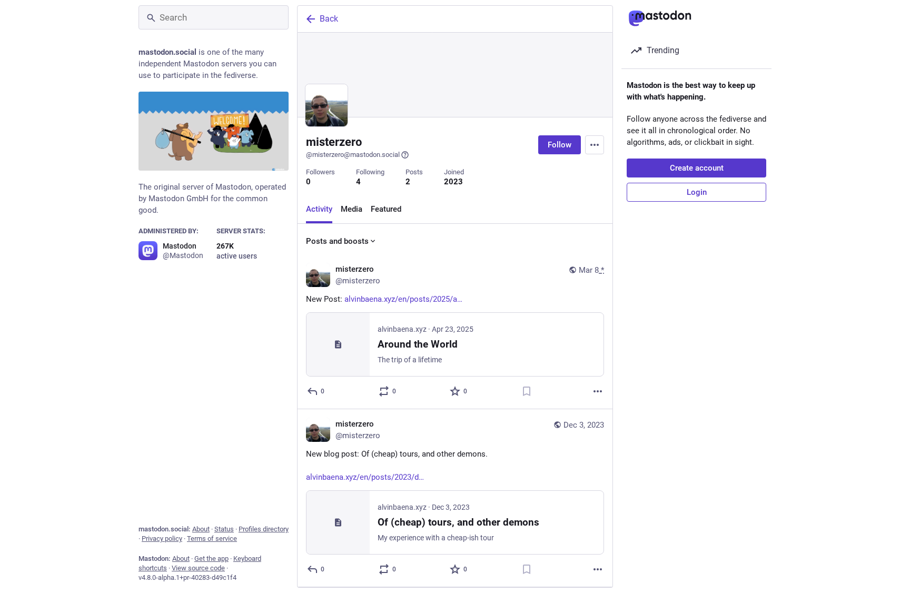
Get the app (211, 558)
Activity (319, 209)
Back (329, 19)
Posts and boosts (337, 241)
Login (697, 192)
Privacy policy (162, 538)
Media (351, 209)
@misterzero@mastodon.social (353, 155)
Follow (559, 145)
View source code (198, 568)
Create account (697, 168)
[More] (597, 391)
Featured (386, 209)
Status (224, 529)
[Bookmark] (526, 391)
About (201, 529)
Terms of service (212, 538)
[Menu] (594, 144)
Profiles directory (264, 529)
